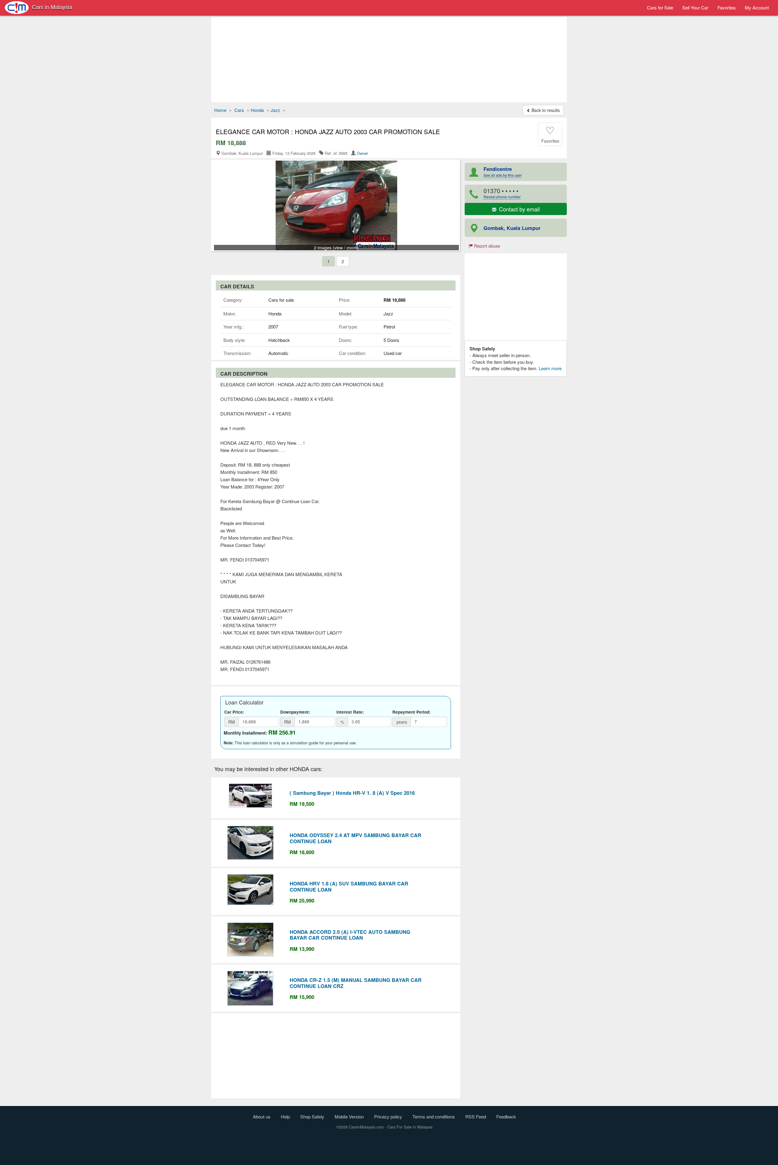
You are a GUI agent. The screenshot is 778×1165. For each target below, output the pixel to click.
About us (261, 1116)
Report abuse (486, 246)
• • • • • (502, 193)
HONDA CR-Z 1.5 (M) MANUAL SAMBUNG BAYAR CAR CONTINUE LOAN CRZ (356, 982)
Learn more (550, 368)
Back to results (545, 110)
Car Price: (234, 712)
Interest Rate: (350, 712)
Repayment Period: (411, 712)
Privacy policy (388, 1116)
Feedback (506, 1116)
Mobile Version (349, 1116)
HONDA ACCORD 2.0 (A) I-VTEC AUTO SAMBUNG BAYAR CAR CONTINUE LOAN (350, 934)
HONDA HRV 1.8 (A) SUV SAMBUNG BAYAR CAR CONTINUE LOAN (349, 886)
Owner (362, 153)
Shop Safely (312, 1116)
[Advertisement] (389, 59)
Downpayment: (295, 712)
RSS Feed (475, 1116)
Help (285, 1116)
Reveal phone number (502, 196)
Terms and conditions (433, 1116)
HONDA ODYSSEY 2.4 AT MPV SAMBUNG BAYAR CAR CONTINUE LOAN (355, 838)
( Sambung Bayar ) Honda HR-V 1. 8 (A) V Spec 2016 (352, 792)
